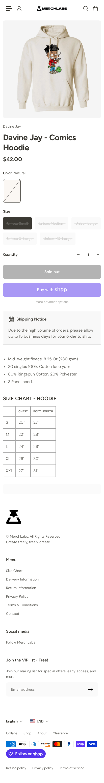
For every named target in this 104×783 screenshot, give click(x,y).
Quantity (10, 254)
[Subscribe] (91, 689)
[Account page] (19, 8)
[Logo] (52, 8)
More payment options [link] (52, 302)
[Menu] (9, 8)
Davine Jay (12, 126)
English (12, 721)
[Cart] (95, 8)
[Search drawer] (85, 8)
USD (40, 721)
